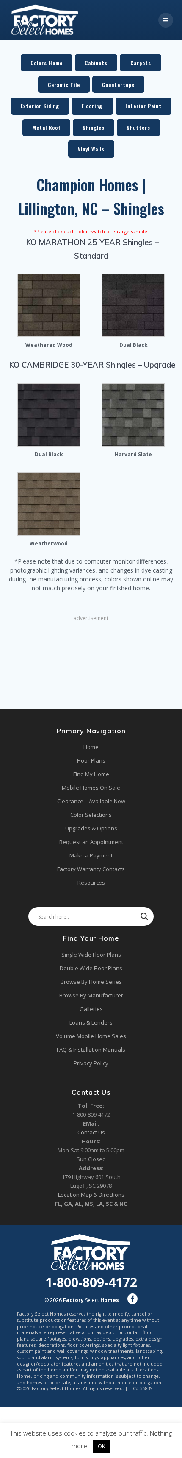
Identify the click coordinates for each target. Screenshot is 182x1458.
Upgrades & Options (91, 828)
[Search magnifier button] (144, 916)
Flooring (92, 105)
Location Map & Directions (91, 1194)
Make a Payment (91, 855)
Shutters (138, 127)
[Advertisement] (91, 646)
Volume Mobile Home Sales (91, 1036)
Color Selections (91, 814)
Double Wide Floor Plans (91, 968)
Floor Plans (91, 760)
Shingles (94, 127)
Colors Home (46, 63)
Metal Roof (46, 127)
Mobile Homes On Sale (91, 787)
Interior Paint (143, 105)
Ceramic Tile (64, 84)
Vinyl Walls (91, 149)
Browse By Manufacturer (91, 995)
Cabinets (96, 63)
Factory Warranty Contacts (91, 869)
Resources (91, 882)
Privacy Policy (91, 1063)
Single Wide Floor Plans (91, 954)
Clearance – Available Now (91, 801)
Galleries (91, 1009)
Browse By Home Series (91, 982)
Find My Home (91, 774)
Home (91, 747)
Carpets (140, 63)
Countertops (118, 84)
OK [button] (101, 1446)
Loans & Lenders (91, 1022)
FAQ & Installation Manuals (91, 1049)
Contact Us (91, 1132)
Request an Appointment (91, 842)
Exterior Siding (40, 105)
